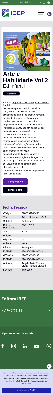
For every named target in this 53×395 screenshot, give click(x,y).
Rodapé (4, 2)
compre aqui (15, 189)
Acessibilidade (26, 2)
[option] (26, 51)
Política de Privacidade (26, 381)
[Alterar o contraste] (49, 2)
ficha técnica (15, 181)
